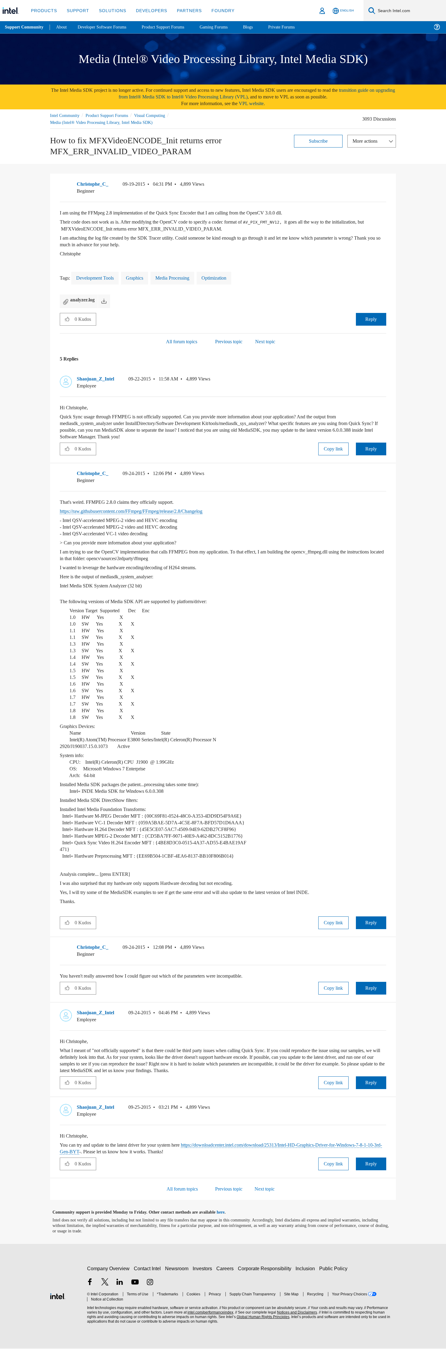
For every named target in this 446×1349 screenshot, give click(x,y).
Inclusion (306, 1268)
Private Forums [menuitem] (294, 27)
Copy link (333, 449)
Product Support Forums (111, 115)
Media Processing (181, 278)
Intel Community (66, 115)
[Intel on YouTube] (135, 1283)
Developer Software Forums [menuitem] (106, 27)
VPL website (255, 103)
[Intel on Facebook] (90, 1283)
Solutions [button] (110, 10)
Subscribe (318, 140)
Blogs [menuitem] (260, 27)
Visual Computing (158, 115)
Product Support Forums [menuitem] (171, 27)
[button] (384, 185)
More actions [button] (366, 140)
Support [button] (76, 10)
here (225, 1213)
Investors (204, 1268)
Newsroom (178, 1268)
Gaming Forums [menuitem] (225, 27)
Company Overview (108, 1268)
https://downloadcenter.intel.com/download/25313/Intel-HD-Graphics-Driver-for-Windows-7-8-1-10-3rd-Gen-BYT (219, 1149)
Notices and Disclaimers (294, 1313)
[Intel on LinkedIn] (120, 1283)
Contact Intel (148, 1268)
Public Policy (334, 1268)
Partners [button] (183, 10)
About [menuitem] (63, 27)
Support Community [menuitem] (25, 27)
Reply (371, 319)
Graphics (140, 278)
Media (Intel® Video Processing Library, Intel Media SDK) (102, 122)
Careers (226, 1268)
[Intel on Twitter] (105, 1283)
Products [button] (43, 10)
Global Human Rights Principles (261, 1317)
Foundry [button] (215, 10)
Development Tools (98, 278)
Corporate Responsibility (266, 1268)
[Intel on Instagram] (150, 1283)
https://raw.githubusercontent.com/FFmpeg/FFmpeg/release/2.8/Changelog (143, 511)
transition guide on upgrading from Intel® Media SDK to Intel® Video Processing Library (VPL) (242, 93)
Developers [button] (147, 10)
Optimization (227, 278)
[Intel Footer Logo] (57, 1295)
